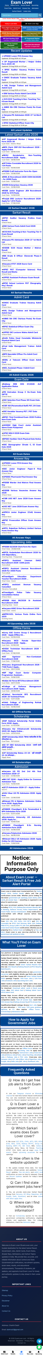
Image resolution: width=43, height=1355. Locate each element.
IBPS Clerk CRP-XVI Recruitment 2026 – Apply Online (21, 148)
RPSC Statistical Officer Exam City (18, 326)
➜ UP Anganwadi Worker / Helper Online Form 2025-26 (21, 62)
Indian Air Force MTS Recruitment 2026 (21, 681)
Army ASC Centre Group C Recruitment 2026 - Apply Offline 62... (21, 633)
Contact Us (6, 1311)
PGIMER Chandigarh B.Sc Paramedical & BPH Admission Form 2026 (21, 810)
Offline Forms (14, 5)
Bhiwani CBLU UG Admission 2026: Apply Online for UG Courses (21, 840)
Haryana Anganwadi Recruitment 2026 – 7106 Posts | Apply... (21, 666)
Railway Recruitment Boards (27, 907)
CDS (33, 923)
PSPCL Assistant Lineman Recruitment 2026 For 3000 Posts (21, 569)
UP (25, 1194)
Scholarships (6, 1011)
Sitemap (5, 1290)
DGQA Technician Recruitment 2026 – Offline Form (21, 649)
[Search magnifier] (40, 15)
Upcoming (35, 5)
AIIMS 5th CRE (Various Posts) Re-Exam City (21, 319)
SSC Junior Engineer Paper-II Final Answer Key (21, 470)
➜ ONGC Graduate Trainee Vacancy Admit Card (21, 78)
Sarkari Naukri (17, 11)
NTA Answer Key (35, 1002)
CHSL (27, 1141)
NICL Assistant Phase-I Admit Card (18, 368)
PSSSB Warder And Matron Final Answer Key (21, 483)
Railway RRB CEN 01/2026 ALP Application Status (21, 385)
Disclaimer (6, 1301)
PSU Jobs (24, 1057)
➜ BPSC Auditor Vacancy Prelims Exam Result (21, 71)
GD (35, 1141)
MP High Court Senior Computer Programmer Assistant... (21, 674)
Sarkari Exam (18, 930)
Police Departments (30, 909)
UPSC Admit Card (7, 992)
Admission (35, 8)
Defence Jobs (11, 1055)
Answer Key (26, 8)
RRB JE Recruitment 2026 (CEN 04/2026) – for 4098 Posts (21, 178)
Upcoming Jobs (21, 542)
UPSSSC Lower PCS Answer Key (17, 463)
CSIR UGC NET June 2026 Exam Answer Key (21, 499)
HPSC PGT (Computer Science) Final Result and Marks (21, 270)
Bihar (28, 1194)
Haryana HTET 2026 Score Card (17, 264)
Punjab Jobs (5, 1061)
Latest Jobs (27, 11)
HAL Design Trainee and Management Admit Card (21, 311)
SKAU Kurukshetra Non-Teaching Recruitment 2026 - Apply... (21, 156)
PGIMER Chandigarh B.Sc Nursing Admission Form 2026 (21, 826)
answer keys (12, 900)
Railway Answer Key (21, 1002)
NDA (29, 923)
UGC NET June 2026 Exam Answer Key (21, 506)
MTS (31, 1141)
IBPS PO (19, 925)
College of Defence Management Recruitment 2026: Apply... (21, 687)
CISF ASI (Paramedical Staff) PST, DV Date (22, 406)
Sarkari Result (25, 5)
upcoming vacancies (27, 1152)
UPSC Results (36, 967)
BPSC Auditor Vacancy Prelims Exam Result (21, 219)
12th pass (30, 1007)
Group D (12, 925)
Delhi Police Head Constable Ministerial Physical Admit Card (21, 339)
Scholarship (21, 716)
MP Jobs (23, 1061)
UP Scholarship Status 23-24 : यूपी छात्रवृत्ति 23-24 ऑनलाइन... (21, 754)
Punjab (8, 1196)
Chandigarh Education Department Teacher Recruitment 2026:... (21, 577)
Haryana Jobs (6, 1059)
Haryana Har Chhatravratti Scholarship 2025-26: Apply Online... (21, 730)
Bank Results (6, 969)
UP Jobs (16, 1059)
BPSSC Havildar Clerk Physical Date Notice (22, 439)
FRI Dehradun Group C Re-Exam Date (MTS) (21, 393)
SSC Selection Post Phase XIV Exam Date (21, 400)
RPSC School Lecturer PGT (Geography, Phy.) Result (21, 284)
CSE (8, 1144)
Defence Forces (16, 909)
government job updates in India (12, 934)
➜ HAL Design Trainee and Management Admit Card (21, 86)
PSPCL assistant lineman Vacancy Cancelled (21, 585)
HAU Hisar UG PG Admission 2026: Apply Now (21, 794)
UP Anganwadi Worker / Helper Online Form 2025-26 (21, 140)
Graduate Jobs (11, 981)
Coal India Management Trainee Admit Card (21, 347)
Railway (24, 1144)
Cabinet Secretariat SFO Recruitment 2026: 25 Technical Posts (21, 695)
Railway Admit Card (33, 990)
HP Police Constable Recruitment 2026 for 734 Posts (21, 164)
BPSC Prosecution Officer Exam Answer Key (21, 521)
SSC (14, 907)
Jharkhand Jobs (33, 1061)
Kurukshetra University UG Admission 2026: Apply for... (21, 818)
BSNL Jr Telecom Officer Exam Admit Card (21, 361)
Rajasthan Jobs (35, 1059)
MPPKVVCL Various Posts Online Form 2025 (21, 615)
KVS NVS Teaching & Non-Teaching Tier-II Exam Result (21, 233)
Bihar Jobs (24, 1059)
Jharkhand (21, 1196)
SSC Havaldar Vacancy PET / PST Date (20, 411)
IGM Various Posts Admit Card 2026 (19, 226)
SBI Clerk (26, 925)
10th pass (21, 1007)
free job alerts (24, 1172)
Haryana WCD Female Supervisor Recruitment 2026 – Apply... (21, 641)
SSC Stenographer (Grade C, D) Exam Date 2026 (21, 445)
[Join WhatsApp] (39, 1347)
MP (41, 1194)
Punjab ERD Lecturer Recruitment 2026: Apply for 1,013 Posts (21, 199)
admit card (38, 1172)
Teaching (39, 1148)
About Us (5, 1306)
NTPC (31, 1144)
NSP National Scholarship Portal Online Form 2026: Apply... (21, 722)
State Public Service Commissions (13, 912)
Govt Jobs (33, 1005)
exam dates (32, 898)
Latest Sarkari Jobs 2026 (21, 134)
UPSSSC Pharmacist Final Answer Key (20, 477)
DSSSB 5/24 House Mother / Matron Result (21, 249)
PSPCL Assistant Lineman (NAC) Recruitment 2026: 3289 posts (21, 561)
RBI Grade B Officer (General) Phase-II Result (21, 257)
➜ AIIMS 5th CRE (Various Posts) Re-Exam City (21, 108)
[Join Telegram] (39, 1341)
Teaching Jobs (31, 1055)
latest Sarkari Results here (31, 965)
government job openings (18, 898)
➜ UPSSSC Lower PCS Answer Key (17, 56)
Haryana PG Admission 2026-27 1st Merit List (21, 241)
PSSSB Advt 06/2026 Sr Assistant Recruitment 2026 (21, 601)
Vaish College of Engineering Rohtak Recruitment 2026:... (21, 703)
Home (7, 5)
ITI (13, 1009)
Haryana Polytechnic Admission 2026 (20, 833)
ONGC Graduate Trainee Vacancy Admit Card (21, 304)
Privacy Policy (7, 1295)
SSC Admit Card (17, 990)
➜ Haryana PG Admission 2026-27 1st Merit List (21, 116)
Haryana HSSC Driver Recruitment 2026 (21, 608)
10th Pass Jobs (26, 978)
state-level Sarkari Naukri (10, 928)
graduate (38, 1007)
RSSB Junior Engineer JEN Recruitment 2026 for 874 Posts (21, 191)
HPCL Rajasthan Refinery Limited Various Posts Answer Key (21, 529)
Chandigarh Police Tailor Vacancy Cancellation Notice (21, 593)
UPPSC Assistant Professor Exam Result (21, 277)
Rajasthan (35, 1194)
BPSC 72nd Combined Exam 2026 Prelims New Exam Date (21, 418)
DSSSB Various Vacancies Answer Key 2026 (21, 491)
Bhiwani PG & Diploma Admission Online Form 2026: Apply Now (21, 802)
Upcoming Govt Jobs (25, 981)
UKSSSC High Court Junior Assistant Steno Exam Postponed (21, 426)
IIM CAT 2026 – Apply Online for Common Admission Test (21, 780)
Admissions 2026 (18, 1011)
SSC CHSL (18, 921)
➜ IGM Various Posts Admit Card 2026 (19, 93)
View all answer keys (24, 1000)
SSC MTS (27, 921)
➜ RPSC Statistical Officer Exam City (18, 123)
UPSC (10, 907)
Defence (39, 1146)
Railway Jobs (12, 1057)
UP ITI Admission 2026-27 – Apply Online (21, 787)
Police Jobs (21, 1055)
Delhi (14, 1196)
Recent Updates (21, 50)
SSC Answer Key (7, 1002)
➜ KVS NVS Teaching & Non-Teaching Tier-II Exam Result (21, 100)
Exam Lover (21, 2)
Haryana (19, 1194)
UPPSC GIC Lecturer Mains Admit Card (20, 332)
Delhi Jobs (15, 1061)
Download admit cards (21, 988)
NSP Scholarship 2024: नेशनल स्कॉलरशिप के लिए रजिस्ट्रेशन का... (21, 738)
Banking (9, 1146)
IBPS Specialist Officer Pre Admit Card (20, 354)
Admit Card (17, 8)
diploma (4, 1009)
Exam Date (8, 8)
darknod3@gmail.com (15, 1329)
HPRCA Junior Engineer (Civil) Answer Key (21, 513)
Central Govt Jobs (26, 1053)
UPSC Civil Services (19, 923)
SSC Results (12, 967)
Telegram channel (24, 1093)
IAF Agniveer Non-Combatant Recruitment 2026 (21, 658)
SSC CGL (9, 921)
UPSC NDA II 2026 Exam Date (16, 433)
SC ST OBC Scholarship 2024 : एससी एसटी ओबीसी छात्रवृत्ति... (21, 746)
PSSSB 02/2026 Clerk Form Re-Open (19, 547)
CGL (22, 1141)
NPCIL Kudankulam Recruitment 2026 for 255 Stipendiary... (21, 553)
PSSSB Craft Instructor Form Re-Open (20, 171)
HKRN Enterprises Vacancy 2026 (18, 185)
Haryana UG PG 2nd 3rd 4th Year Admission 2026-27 (21, 772)
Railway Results (24, 967)
